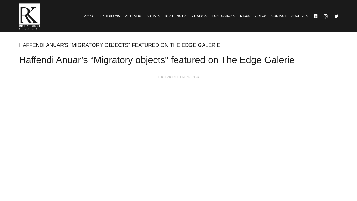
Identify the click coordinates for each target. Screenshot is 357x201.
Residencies (175, 16)
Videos (260, 16)
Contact (278, 16)
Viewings (199, 16)
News (245, 16)
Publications (223, 16)
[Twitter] (336, 16)
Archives (299, 16)
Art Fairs (133, 16)
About (89, 16)
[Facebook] (315, 16)
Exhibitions (110, 16)
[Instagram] (326, 16)
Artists (153, 16)
